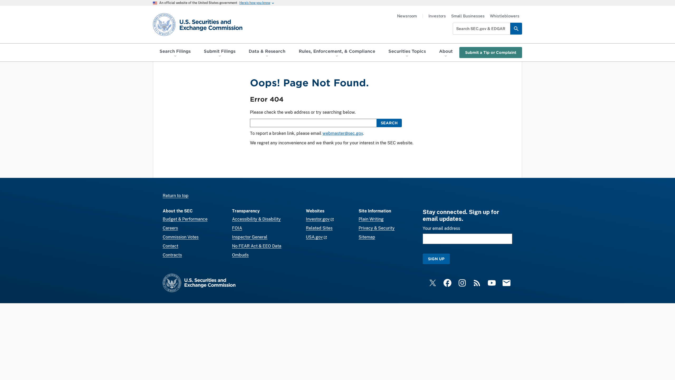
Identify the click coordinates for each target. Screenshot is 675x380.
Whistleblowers (504, 16)
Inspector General (249, 237)
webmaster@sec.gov (342, 133)
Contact (170, 246)
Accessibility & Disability (256, 219)
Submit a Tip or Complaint (490, 52)
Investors (437, 16)
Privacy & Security (377, 228)
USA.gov (314, 237)
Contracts (172, 255)
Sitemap (367, 237)
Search (389, 123)
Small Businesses (468, 16)
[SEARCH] (516, 29)
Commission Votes (181, 237)
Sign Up (436, 258)
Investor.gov (318, 219)
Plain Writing (371, 219)
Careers (170, 228)
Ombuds (240, 255)
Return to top (176, 195)
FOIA (237, 228)
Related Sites (319, 228)
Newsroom (407, 16)
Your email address (441, 228)
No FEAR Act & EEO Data (256, 246)
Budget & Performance (185, 219)
